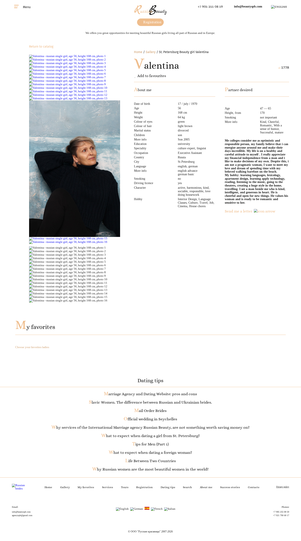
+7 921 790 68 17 (281, 515)
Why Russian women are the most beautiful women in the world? (150, 469)
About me (206, 487)
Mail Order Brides (150, 410)
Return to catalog (41, 46)
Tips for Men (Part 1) (150, 444)
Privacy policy (282, 487)
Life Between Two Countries (150, 461)
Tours (124, 487)
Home (138, 52)
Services (107, 487)
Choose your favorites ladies (32, 347)
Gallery (151, 52)
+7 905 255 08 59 (210, 6)
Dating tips (168, 487)
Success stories (230, 487)
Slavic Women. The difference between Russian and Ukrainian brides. (150, 402)
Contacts (253, 487)
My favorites (35, 327)
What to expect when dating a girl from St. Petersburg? (150, 436)
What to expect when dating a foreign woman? (150, 452)
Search (187, 487)
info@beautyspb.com (248, 6)
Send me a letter (238, 211)
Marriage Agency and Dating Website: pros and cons (150, 394)
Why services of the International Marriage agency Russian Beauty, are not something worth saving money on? (150, 427)
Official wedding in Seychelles (150, 419)
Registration (152, 22)
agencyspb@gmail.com (22, 515)
